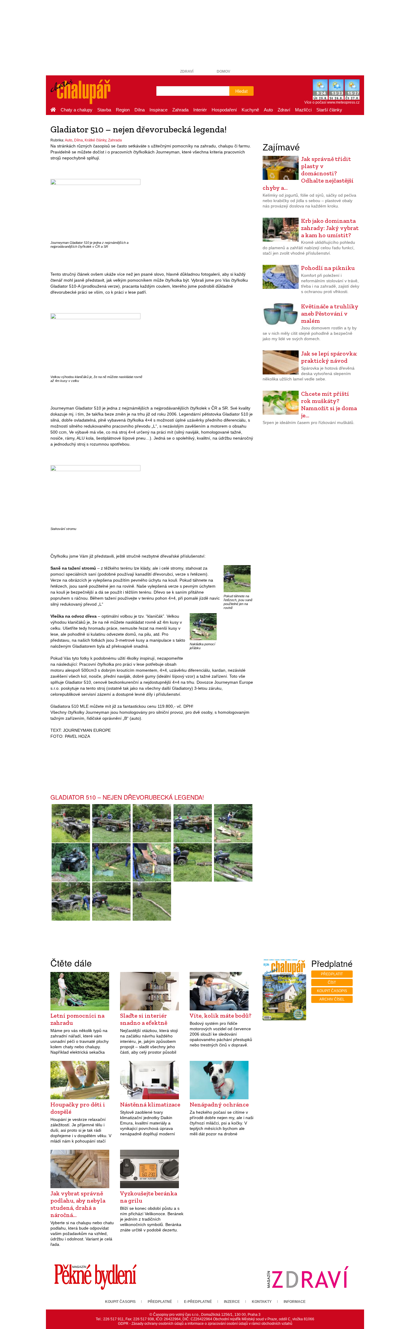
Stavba (104, 109)
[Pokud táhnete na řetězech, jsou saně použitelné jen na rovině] (237, 578)
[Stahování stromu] (95, 494)
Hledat (241, 91)
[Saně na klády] (111, 862)
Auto (268, 109)
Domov (223, 71)
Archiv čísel (332, 999)
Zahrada (180, 109)
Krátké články (95, 140)
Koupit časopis (332, 991)
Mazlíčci (303, 109)
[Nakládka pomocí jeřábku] (203, 626)
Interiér (200, 109)
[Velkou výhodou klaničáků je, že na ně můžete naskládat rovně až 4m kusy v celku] (95, 343)
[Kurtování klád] (152, 862)
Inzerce (232, 1302)
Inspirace (158, 109)
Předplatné (160, 1302)
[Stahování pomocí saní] (70, 901)
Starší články (329, 109)
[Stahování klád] (233, 862)
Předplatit (332, 974)
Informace (295, 1302)
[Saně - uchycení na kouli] (192, 862)
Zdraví (186, 71)
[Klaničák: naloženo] (192, 823)
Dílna (139, 109)
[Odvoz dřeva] (70, 862)
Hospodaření (224, 109)
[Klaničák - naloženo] (152, 823)
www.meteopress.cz (343, 102)
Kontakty (262, 1302)
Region (123, 109)
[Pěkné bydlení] (95, 1277)
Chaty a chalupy (76, 109)
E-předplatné (198, 1302)
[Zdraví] (308, 1277)
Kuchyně (250, 109)
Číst (332, 982)
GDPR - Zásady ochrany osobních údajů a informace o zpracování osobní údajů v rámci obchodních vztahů (205, 1323)
